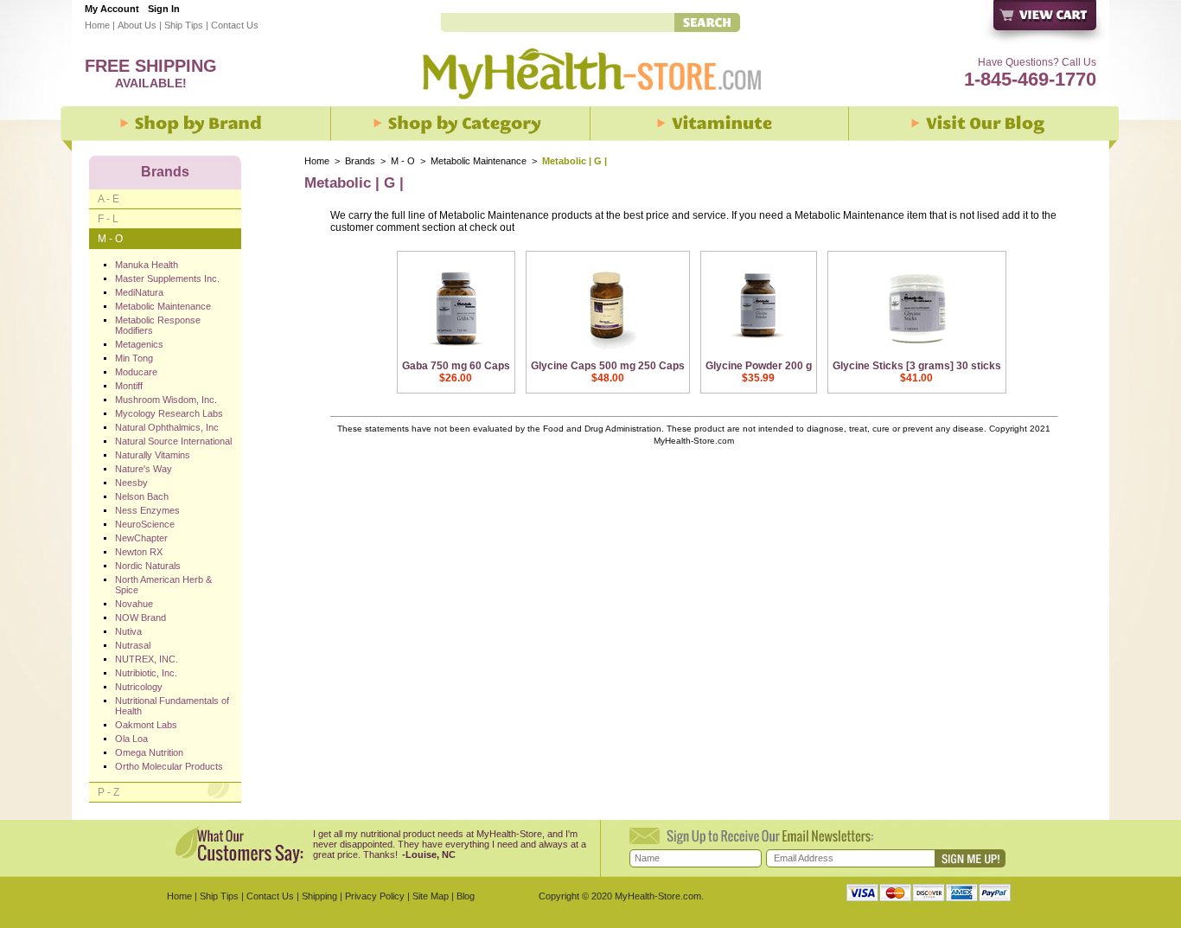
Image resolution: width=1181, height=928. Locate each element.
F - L (108, 219)
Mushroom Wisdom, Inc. (166, 399)
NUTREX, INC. (146, 659)
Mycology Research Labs (169, 413)
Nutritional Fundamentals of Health (172, 705)
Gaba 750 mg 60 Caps (456, 366)
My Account (112, 8)
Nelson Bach (142, 496)
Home (97, 25)
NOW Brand (140, 617)
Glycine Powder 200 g (758, 366)
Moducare (136, 372)
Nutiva (128, 631)
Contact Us (235, 25)
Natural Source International (173, 441)
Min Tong (134, 358)
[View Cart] (1046, 24)
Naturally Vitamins (152, 455)
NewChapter (141, 538)
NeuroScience (145, 524)
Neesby (131, 482)
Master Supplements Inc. (167, 278)
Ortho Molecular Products (169, 766)
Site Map (430, 896)
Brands (360, 161)
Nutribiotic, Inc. (146, 673)
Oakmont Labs (146, 725)
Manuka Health (146, 264)
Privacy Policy (375, 896)
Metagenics (139, 344)
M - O (403, 161)
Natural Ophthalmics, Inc (167, 427)
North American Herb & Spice (163, 584)
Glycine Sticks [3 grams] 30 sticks (917, 366)
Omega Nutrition (149, 752)
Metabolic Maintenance (480, 161)
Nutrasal (132, 645)
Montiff (129, 386)
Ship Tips (183, 25)
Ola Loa (131, 738)
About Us (137, 25)
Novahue (134, 603)
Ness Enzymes (147, 510)
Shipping (319, 896)
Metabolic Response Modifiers (158, 325)
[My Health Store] (590, 105)
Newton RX (139, 552)
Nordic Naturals (148, 565)
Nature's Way (143, 469)
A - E (108, 199)
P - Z (108, 792)
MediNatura (139, 292)
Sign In (164, 8)
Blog (465, 896)
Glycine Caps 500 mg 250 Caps (608, 366)
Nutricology (139, 687)
